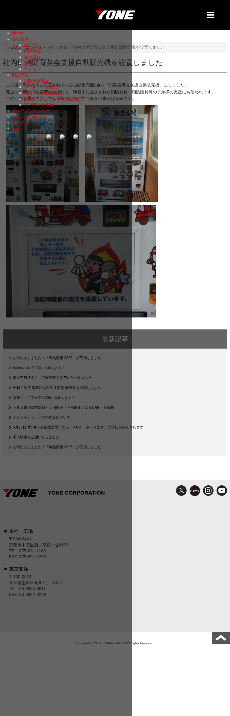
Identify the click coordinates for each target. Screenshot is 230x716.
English (19, 128)
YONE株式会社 (114, 16)
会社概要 (32, 56)
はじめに (32, 44)
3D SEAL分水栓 (39, 104)
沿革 (28, 62)
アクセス (32, 68)
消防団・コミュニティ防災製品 (53, 98)
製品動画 (20, 122)
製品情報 (20, 74)
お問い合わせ (24, 116)
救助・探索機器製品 (43, 92)
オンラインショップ (31, 110)
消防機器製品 (36, 80)
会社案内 (20, 39)
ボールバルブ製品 (41, 86)
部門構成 (32, 50)
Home (17, 33)
